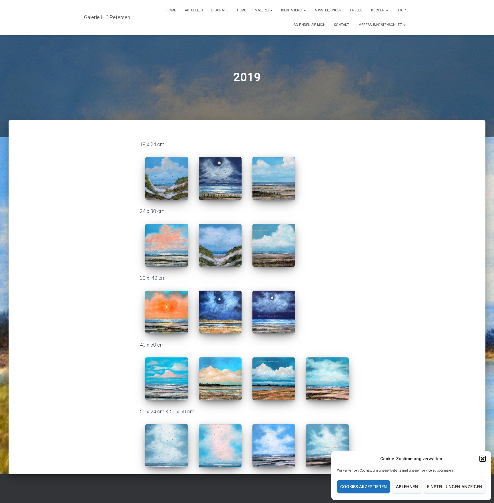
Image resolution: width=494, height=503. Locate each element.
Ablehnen (407, 486)
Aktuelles (194, 10)
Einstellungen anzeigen (454, 486)
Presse (356, 10)
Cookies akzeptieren (363, 486)
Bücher (378, 10)
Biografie (219, 10)
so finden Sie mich (309, 25)
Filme (241, 10)
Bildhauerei (292, 10)
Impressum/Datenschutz (380, 25)
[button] (482, 459)
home (171, 10)
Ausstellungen (328, 10)
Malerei (262, 10)
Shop (401, 10)
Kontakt (341, 25)
